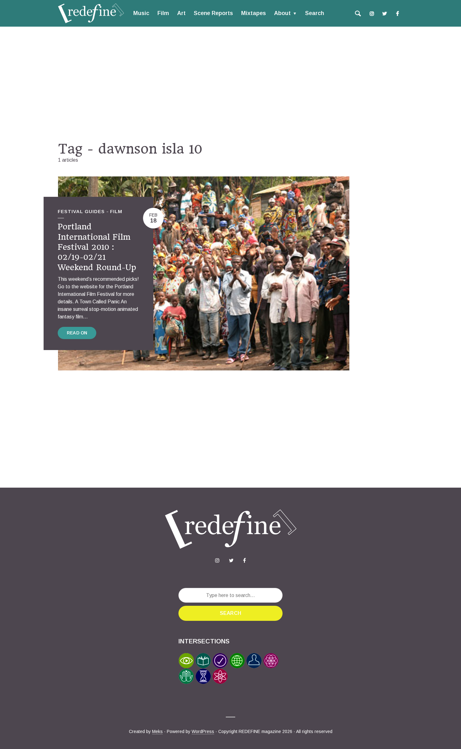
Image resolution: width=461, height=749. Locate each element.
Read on (77, 332)
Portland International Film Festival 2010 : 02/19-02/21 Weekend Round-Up (97, 247)
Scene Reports (213, 13)
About (282, 13)
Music (141, 13)
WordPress (203, 731)
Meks (157, 731)
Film (163, 13)
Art (181, 13)
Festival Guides (81, 211)
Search (314, 13)
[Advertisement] (230, 84)
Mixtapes (253, 13)
